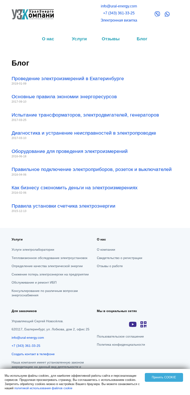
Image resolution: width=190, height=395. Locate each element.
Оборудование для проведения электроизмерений (70, 151)
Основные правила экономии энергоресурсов (64, 96)
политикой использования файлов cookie (43, 388)
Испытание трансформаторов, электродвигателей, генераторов (85, 114)
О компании (106, 249)
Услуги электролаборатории (33, 249)
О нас (48, 38)
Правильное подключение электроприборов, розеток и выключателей (92, 169)
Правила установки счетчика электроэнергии (63, 206)
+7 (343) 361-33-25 (119, 13)
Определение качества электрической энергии (47, 266)
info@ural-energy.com (119, 6)
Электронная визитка (119, 20)
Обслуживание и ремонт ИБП (34, 282)
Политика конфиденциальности (121, 344)
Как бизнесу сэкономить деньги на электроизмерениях (75, 187)
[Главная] (33, 14)
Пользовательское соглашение (120, 336)
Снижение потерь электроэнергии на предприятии (50, 274)
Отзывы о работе (110, 266)
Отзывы (111, 38)
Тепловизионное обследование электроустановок (49, 258)
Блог (142, 38)
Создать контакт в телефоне (33, 354)
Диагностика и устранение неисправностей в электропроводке (84, 133)
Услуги (79, 38)
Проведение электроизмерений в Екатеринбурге (68, 78)
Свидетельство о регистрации (119, 258)
